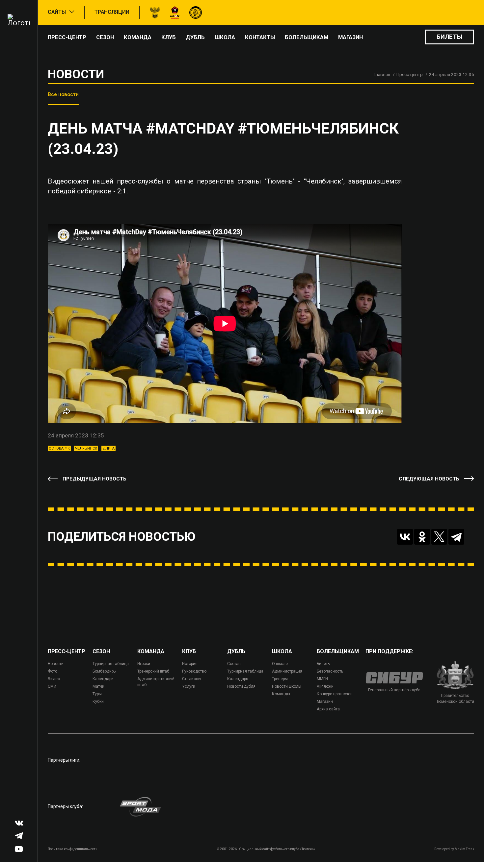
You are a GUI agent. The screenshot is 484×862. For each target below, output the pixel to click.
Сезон (105, 37)
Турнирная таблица (111, 663)
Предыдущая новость (94, 479)
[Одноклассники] (422, 537)
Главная (382, 74)
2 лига (108, 448)
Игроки (143, 663)
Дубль (195, 37)
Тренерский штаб (153, 671)
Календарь (103, 679)
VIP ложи (325, 686)
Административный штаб (156, 682)
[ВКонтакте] (405, 537)
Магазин (350, 37)
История (190, 663)
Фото (52, 671)
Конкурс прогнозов (335, 694)
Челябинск (86, 448)
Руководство (194, 671)
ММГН (322, 679)
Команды (281, 694)
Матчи (98, 686)
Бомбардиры (105, 671)
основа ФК (59, 448)
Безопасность (330, 671)
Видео (54, 679)
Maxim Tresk (464, 849)
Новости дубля (241, 686)
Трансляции (111, 12)
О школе (280, 663)
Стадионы (191, 679)
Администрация (287, 671)
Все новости (63, 94)
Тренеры (280, 679)
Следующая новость (429, 479)
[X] (439, 537)
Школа (225, 37)
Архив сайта (328, 709)
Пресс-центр (67, 37)
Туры (97, 694)
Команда (137, 37)
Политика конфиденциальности (72, 849)
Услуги (188, 686)
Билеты (449, 36)
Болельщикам (306, 37)
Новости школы (286, 686)
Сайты (57, 12)
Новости (56, 663)
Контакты (260, 37)
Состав (234, 663)
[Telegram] (456, 537)
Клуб (168, 37)
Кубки (98, 701)
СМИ (52, 686)
